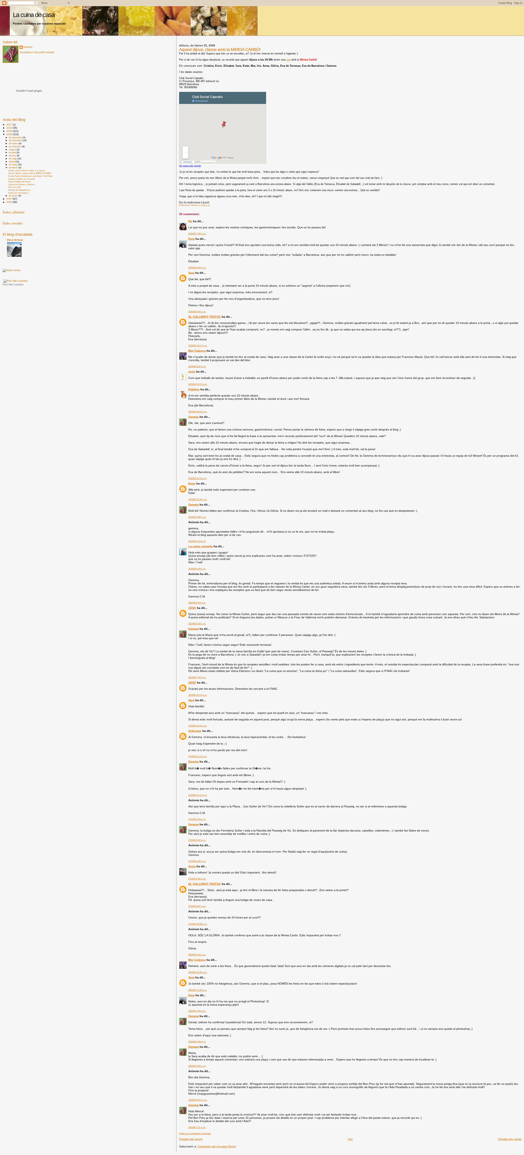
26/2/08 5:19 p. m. (197, 541)
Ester (191, 483)
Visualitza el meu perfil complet (36, 52)
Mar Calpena (197, 350)
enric (191, 371)
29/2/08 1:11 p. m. (197, 1127)
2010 (9, 127)
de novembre (16, 140)
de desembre (16, 137)
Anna (192, 866)
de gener (13, 195)
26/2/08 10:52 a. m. (197, 411)
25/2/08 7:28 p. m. (197, 233)
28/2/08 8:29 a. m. (197, 954)
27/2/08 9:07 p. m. (197, 906)
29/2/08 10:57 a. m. (197, 1100)
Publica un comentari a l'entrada (195, 1133)
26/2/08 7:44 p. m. (197, 677)
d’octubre (14, 143)
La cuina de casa (33, 14)
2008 (9, 134)
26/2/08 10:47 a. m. (197, 384)
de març (13, 164)
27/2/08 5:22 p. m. (197, 840)
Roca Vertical (15, 240)
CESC (192, 608)
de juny (13, 155)
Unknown (195, 730)
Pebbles (194, 389)
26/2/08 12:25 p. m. (197, 499)
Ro (190, 221)
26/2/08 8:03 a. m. (197, 366)
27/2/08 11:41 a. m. (197, 756)
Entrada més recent (190, 1139)
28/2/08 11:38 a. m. (197, 990)
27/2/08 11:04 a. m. (197, 726)
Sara (191, 272)
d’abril (12, 161)
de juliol (13, 152)
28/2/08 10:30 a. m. (197, 972)
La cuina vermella (200, 546)
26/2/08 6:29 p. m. (197, 569)
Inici (350, 1139)
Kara (191, 238)
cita (288, 59)
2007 (9, 198)
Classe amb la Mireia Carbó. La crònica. (27, 170)
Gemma (193, 416)
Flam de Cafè (14, 187)
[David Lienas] (12, 270)
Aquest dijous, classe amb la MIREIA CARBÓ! (29, 173)
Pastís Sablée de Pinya (19, 181)
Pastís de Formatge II (18, 193)
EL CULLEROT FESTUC (204, 316)
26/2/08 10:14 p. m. (197, 695)
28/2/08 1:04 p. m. (197, 1011)
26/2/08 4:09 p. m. (197, 517)
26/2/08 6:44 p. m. (197, 603)
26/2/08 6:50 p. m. (197, 623)
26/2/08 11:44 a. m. (197, 478)
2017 (9, 124)
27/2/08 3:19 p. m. (197, 819)
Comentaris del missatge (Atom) (217, 1146)
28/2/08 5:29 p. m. (197, 1066)
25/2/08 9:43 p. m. (197, 311)
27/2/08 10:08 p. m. (197, 924)
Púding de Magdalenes (19, 190)
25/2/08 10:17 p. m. (197, 345)
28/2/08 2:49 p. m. (197, 1041)
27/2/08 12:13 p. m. (197, 795)
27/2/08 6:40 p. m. (197, 861)
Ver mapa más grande (190, 166)
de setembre (15, 146)
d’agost (13, 149)
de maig (13, 158)
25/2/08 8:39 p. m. (197, 267)
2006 (9, 202)
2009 (9, 131)
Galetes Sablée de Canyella (21, 179)
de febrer (13, 167)
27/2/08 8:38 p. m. (197, 879)
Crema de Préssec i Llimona (21, 184)
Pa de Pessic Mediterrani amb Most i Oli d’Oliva (30, 176)
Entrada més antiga (509, 1139)
